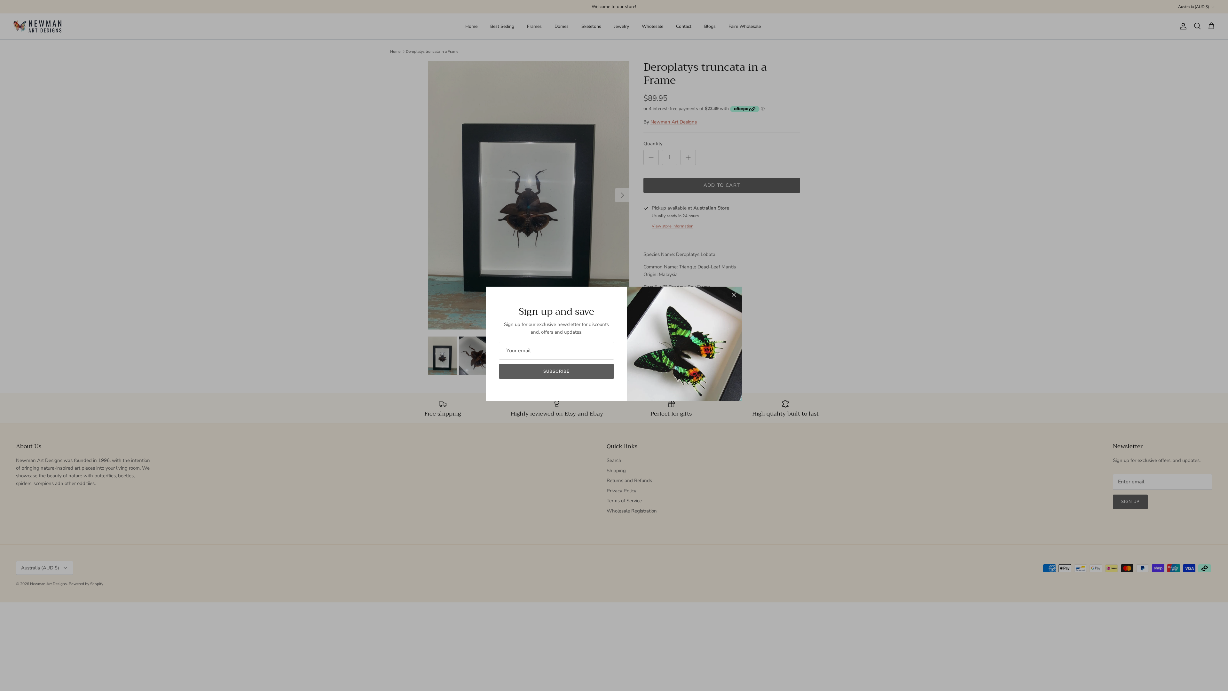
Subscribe (556, 371)
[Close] (734, 295)
